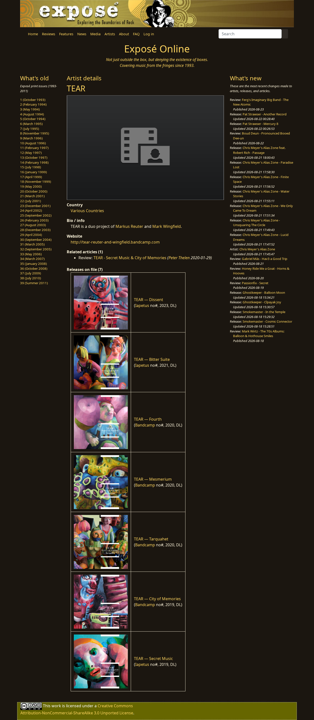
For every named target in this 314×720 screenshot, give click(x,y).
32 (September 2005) (36, 249)
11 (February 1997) (34, 148)
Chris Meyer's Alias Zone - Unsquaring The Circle (256, 222)
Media (95, 34)
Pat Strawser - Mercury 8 (260, 124)
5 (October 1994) (32, 119)
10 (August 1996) (33, 143)
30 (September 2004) (36, 239)
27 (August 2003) (33, 225)
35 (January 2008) (33, 263)
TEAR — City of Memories (157, 598)
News (81, 34)
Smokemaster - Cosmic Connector (267, 321)
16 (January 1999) (33, 172)
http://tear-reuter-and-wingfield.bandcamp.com (115, 242)
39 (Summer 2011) (34, 283)
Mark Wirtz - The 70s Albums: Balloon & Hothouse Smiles (259, 333)
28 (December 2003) (35, 230)
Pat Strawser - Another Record (265, 114)
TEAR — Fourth (148, 419)
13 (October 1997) (33, 157)
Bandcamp (145, 425)
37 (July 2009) (30, 273)
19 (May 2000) (31, 186)
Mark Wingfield (166, 226)
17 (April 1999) (31, 177)
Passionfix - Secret (255, 283)
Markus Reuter (129, 226)
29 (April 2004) (31, 234)
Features (66, 34)
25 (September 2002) (36, 215)
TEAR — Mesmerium (153, 479)
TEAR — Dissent (148, 299)
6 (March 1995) (31, 124)
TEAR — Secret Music (153, 658)
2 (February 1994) (33, 104)
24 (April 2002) (31, 210)
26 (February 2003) (34, 220)
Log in (149, 34)
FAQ (136, 34)
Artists (110, 34)
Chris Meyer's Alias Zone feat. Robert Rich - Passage (259, 150)
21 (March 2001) (32, 196)
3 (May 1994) (30, 109)
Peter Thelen (179, 257)
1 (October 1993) (32, 100)
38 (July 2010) (30, 278)
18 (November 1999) (35, 181)
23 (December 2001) (35, 206)
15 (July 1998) (30, 167)
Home (33, 34)
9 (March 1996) (31, 138)
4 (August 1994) (32, 114)
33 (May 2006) (31, 254)
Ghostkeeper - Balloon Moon (264, 292)
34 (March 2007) (32, 258)
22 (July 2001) (30, 201)
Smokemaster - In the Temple (264, 312)
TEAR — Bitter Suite (152, 359)
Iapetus (142, 305)
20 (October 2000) (33, 191)
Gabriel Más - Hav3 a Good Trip (264, 258)
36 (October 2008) (33, 268)
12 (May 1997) (31, 152)
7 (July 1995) (29, 128)
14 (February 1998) (34, 162)
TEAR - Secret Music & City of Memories (129, 257)
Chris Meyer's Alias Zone (257, 249)
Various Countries (87, 210)
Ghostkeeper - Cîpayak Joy (262, 302)
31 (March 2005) (32, 244)
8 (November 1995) (34, 133)
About (124, 34)
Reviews (48, 34)
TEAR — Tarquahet (151, 539)
